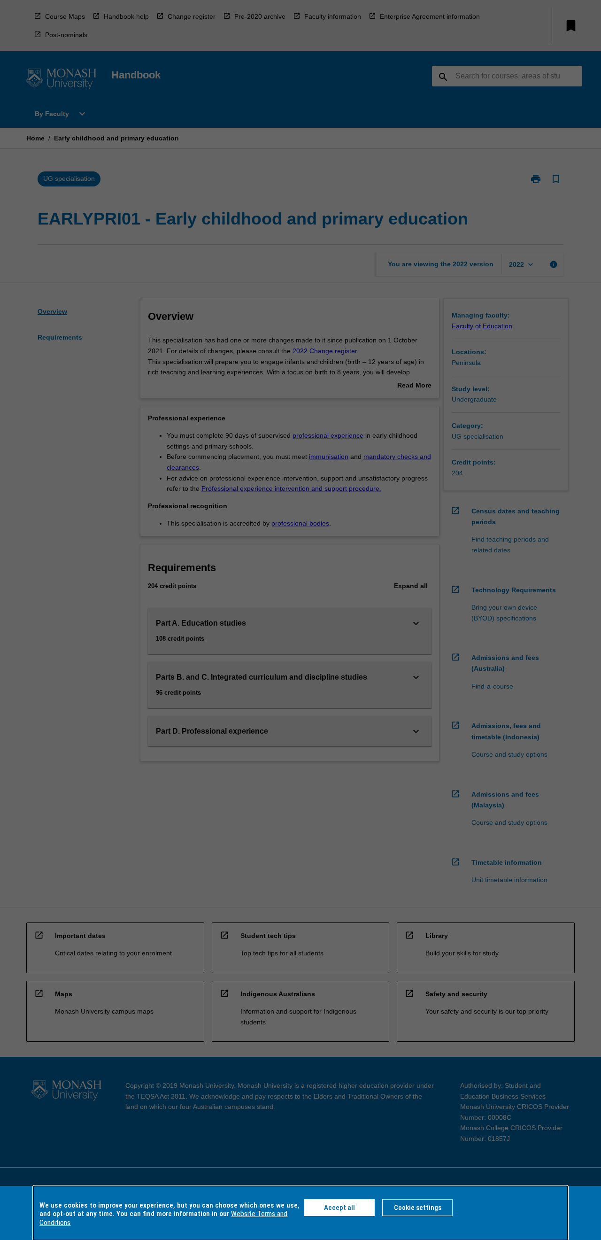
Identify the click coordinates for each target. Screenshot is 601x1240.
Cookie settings (417, 1207)
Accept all (339, 1207)
